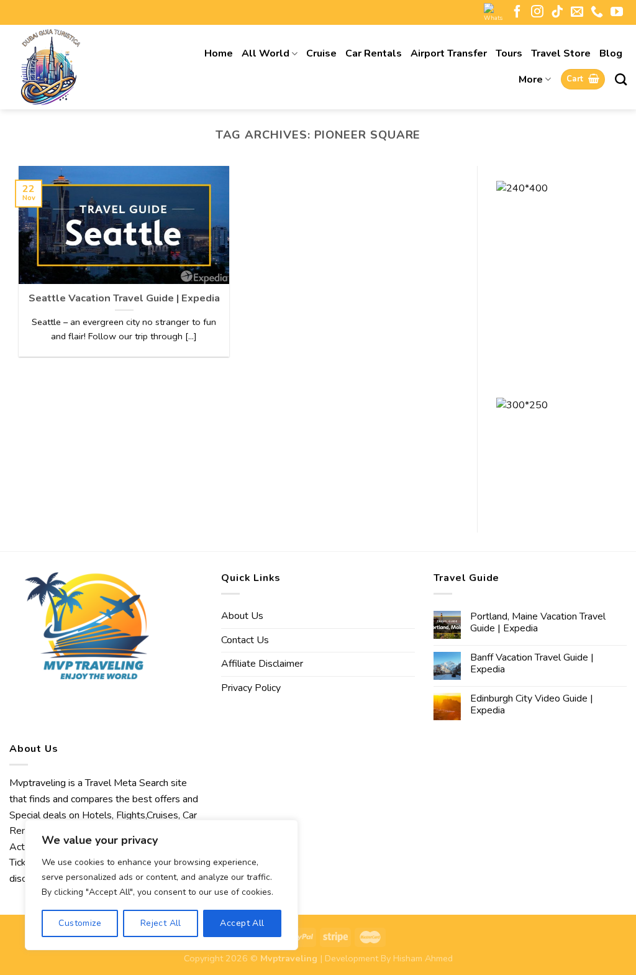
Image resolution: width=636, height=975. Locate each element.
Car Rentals (373, 53)
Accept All (242, 923)
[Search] (621, 79)
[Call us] (597, 12)
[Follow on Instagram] (537, 12)
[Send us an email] (577, 12)
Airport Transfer (449, 53)
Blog (610, 53)
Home (218, 53)
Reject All (160, 923)
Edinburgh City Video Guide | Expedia (531, 704)
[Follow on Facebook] (517, 12)
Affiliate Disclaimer (262, 664)
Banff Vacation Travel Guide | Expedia (532, 663)
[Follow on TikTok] (557, 12)
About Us (242, 616)
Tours (509, 53)
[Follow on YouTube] (617, 12)
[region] (161, 885)
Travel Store (561, 53)
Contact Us (245, 640)
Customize (79, 923)
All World (265, 53)
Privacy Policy (251, 688)
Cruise (321, 53)
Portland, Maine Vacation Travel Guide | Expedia (538, 622)
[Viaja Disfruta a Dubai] (80, 67)
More (531, 79)
